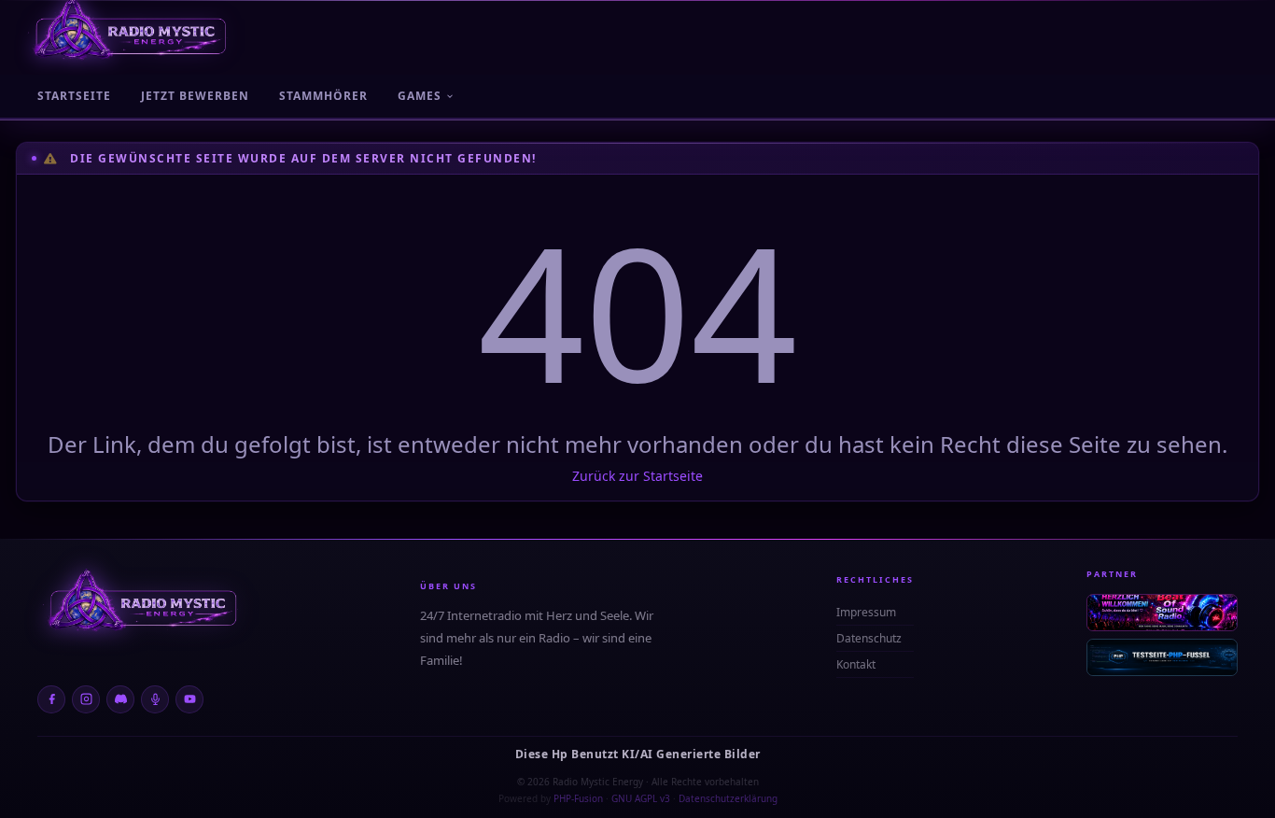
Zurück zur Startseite (637, 476)
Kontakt (856, 664)
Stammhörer (323, 96)
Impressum (866, 612)
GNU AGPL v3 (640, 798)
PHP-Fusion (578, 798)
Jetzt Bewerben (195, 96)
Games (419, 96)
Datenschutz (869, 638)
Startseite (74, 96)
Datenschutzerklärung (728, 798)
